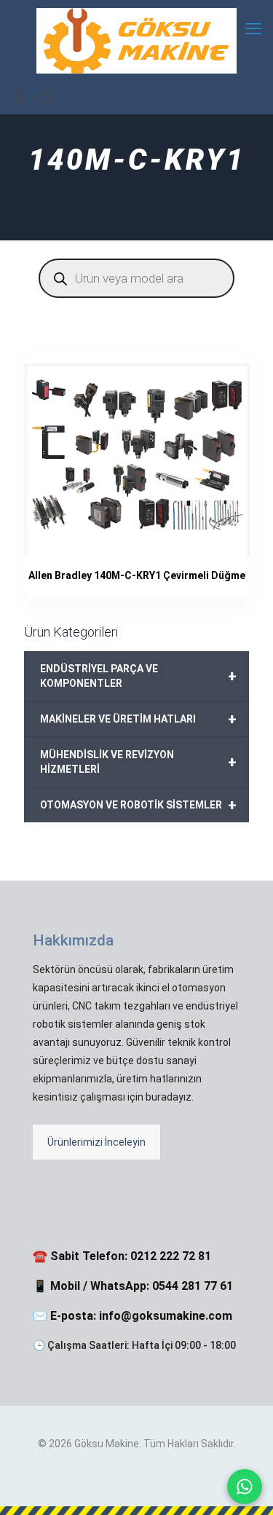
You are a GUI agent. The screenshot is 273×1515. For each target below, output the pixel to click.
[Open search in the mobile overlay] (136, 278)
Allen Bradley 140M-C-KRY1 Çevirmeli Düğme (136, 575)
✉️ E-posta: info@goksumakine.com (132, 1316)
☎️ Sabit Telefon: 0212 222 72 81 (122, 1256)
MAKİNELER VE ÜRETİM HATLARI (138, 719)
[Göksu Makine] (136, 40)
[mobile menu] (253, 29)
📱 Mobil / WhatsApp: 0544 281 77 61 (133, 1286)
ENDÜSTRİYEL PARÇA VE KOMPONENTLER (138, 676)
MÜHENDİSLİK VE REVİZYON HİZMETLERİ (138, 762)
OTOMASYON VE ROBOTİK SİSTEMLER (138, 805)
